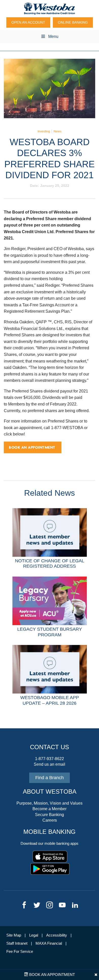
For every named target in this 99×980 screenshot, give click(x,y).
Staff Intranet (16, 943)
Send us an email (49, 764)
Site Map (13, 935)
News (57, 131)
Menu (53, 36)
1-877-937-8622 (49, 759)
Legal (33, 935)
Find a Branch (49, 777)
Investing (44, 131)
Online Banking (73, 22)
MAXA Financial (49, 943)
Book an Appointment (51, 975)
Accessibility (56, 935)
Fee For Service (19, 951)
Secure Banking (49, 814)
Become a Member (49, 809)
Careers (49, 820)
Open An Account (28, 22)
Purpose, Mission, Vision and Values (49, 803)
